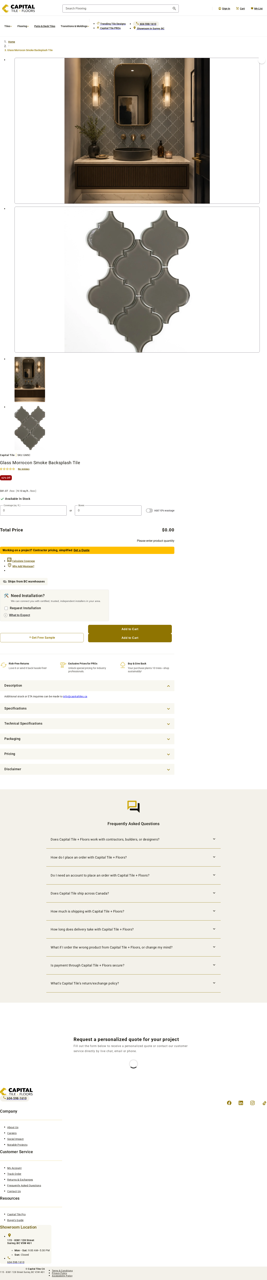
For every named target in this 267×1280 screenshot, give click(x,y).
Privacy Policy (59, 1273)
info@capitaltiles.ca (75, 696)
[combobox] (120, 9)
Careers (12, 1133)
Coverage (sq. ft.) (12, 505)
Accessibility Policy (62, 1276)
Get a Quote (82, 550)
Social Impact (15, 1139)
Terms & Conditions (62, 1270)
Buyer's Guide (15, 1220)
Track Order (14, 1173)
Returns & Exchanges (20, 1179)
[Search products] (174, 8)
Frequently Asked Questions (24, 1185)
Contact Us (14, 1191)
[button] (7, 469)
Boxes (81, 505)
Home (11, 41)
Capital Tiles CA (36, 1269)
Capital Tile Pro (16, 1214)
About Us (12, 1127)
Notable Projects (17, 1144)
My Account (14, 1168)
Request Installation (25, 608)
